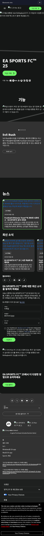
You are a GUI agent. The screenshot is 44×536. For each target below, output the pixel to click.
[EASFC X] (9, 280)
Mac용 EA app (7, 452)
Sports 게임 (7, 456)
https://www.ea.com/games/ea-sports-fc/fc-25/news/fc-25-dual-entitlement (22, 472)
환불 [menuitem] (5, 500)
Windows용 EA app (9, 449)
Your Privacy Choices (22, 533)
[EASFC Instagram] (5, 280)
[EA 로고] (9, 424)
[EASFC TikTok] (24, 280)
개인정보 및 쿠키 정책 (23, 328)
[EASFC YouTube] (19, 280)
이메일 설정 (27, 331)
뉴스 (4, 446)
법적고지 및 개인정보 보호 (13, 489)
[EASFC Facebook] (14, 280)
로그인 (22, 302)
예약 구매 (6, 443)
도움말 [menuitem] (6, 484)
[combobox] (22, 322)
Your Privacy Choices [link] (16, 495)
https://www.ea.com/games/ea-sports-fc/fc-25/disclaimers (20, 464)
